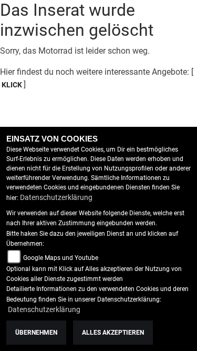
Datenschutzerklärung (56, 197)
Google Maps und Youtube (60, 258)
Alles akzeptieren (113, 332)
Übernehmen (36, 332)
